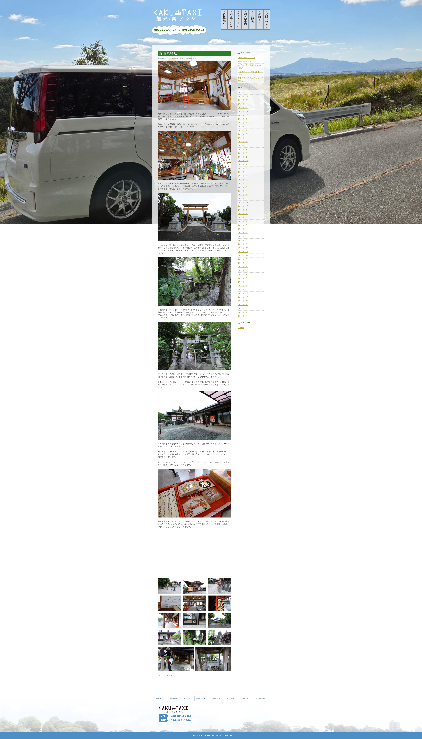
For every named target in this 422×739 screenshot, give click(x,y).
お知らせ (245, 698)
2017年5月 (243, 274)
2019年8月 (243, 172)
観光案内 (216, 698)
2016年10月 (243, 301)
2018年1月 (243, 244)
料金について (187, 698)
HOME (159, 698)
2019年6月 (243, 180)
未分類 (169, 675)
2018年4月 (243, 233)
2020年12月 (243, 111)
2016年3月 (243, 312)
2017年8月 (243, 263)
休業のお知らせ (244, 62)
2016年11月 (243, 297)
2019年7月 (243, 176)
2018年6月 (243, 225)
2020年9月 (243, 123)
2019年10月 (243, 164)
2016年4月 (243, 308)
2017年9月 (243, 259)
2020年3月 (243, 145)
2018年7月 (243, 221)
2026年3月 (243, 92)
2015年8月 (243, 316)
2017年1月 (243, 289)
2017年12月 (243, 248)
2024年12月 (243, 100)
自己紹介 (173, 698)
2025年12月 (243, 96)
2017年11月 (243, 252)
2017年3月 (243, 282)
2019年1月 (243, 198)
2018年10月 (243, 210)
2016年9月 (243, 305)
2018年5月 (243, 229)
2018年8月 (243, 218)
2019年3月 (243, 191)
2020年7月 (243, 130)
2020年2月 (243, 149)
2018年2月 (243, 240)
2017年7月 (243, 267)
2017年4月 (243, 278)
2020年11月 (243, 115)
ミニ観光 (230, 698)
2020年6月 (243, 134)
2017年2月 (243, 286)
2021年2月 (243, 104)
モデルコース (201, 698)
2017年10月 (243, 255)
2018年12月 (243, 202)
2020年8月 (243, 127)
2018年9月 (243, 214)
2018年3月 (243, 236)
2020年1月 (243, 153)
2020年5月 (243, 138)
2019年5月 (243, 183)
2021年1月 (243, 108)
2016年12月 (243, 293)
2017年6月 (243, 271)
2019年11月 (243, 161)
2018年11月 (243, 206)
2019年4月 (243, 187)
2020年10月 (243, 119)
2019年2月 (243, 195)
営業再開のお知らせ (246, 58)
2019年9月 (243, 168)
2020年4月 (243, 142)
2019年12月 (243, 157)
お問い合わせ (259, 698)
